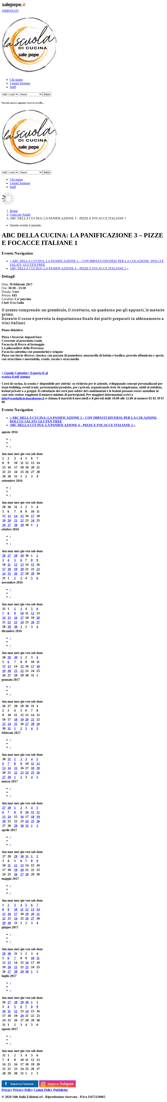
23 (38, 569)
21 (15, 520)
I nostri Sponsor (20, 83)
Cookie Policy (43, 1090)
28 (15, 525)
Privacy (7, 1090)
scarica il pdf (10, 376)
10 (22, 613)
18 (9, 569)
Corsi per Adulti (20, 214)
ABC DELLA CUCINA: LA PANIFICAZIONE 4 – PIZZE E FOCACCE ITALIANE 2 (69, 268)
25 (9, 573)
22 (22, 520)
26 (3, 525)
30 (15, 626)
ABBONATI (10, 10)
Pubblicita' (60, 1090)
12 (15, 564)
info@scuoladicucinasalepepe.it (23, 398)
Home (14, 211)
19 (3, 520)
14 (15, 516)
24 (32, 520)
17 (32, 516)
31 (9, 728)
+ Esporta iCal (38, 373)
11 (9, 564)
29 (22, 525)
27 (9, 525)
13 (9, 516)
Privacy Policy (23, 1090)
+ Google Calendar (15, 373)
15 (22, 516)
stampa (25, 376)
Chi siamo (16, 79)
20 (9, 520)
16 (15, 617)
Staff (13, 87)
